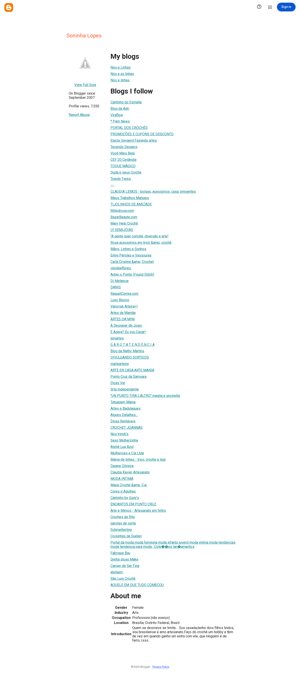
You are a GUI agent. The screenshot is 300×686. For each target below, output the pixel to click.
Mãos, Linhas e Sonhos (128, 249)
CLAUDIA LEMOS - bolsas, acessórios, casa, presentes (153, 191)
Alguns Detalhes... (124, 415)
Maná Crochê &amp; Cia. (128, 485)
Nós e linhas (120, 80)
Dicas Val (117, 383)
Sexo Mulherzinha (124, 440)
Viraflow (116, 115)
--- (112, 185)
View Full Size (85, 85)
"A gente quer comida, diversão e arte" (139, 236)
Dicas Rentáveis (123, 421)
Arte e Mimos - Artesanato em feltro (138, 510)
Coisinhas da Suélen (126, 536)
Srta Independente (124, 389)
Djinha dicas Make (124, 559)
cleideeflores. (121, 268)
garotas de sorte (123, 523)
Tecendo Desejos (123, 147)
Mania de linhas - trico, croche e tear (138, 459)
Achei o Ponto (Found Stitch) (132, 274)
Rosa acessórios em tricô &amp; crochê (141, 242)
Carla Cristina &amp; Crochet (132, 262)
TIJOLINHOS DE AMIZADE (131, 204)
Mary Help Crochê (124, 223)
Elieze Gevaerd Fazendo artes (133, 140)
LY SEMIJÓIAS (121, 230)
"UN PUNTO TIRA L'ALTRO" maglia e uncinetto (145, 396)
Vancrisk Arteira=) (124, 306)
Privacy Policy (160, 666)
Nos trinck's (119, 434)
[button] (259, 7)
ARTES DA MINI (122, 319)
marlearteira (119, 364)
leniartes (117, 338)
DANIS (115, 287)
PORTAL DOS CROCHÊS (129, 128)
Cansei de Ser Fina (124, 566)
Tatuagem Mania (123, 402)
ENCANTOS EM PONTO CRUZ (133, 504)
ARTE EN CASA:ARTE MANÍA (132, 370)
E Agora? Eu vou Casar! (128, 332)
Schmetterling (121, 530)
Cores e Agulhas (123, 491)
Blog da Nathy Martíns (127, 351)
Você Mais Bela (122, 153)
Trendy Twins (120, 179)
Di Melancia (119, 281)
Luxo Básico (119, 300)
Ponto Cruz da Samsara (128, 376)
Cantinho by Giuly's (124, 498)
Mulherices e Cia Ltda (127, 453)
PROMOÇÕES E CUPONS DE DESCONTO (141, 134)
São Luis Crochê (123, 578)
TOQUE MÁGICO (123, 166)
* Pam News (120, 121)
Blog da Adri (119, 108)
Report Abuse (79, 115)
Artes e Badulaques (125, 408)
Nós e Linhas (120, 67)
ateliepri (116, 572)
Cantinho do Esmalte (126, 102)
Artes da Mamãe (123, 313)
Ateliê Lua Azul (122, 447)
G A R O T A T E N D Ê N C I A (132, 345)
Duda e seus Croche (125, 172)
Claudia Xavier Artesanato (130, 472)
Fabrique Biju (120, 553)
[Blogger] (8, 7)
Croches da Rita (122, 517)
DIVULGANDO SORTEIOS (129, 357)
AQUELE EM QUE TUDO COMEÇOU (137, 585)
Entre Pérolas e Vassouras (131, 255)
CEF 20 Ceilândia (123, 160)
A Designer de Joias (126, 325)
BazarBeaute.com (123, 217)
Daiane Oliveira (122, 466)
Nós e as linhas (122, 74)
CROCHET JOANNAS (126, 428)
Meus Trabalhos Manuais (129, 198)
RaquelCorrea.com (124, 294)
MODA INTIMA (121, 479)
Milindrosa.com (122, 211)
